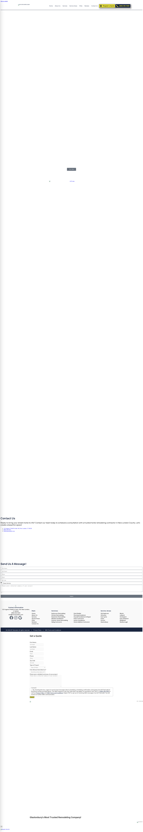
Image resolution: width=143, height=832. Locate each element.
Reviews (87, 6)
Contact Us (94, 6)
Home (51, 6)
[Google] (20, 618)
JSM (65, 629)
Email (31, 651)
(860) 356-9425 (104, 691)
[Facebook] (11, 618)
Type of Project (34, 665)
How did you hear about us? (38, 670)
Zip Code (32, 660)
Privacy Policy (37, 630)
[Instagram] (16, 618)
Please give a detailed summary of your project (43, 674)
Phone (32, 656)
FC (63, 629)
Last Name (33, 647)
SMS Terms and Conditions (53, 630)
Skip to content (4, 1)
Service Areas (73, 6)
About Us (57, 6)
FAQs (80, 6)
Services (65, 6)
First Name (33, 642)
